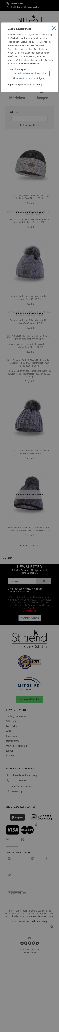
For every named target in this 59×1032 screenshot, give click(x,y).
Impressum (13, 84)
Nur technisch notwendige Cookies (30, 73)
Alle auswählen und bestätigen (28, 78)
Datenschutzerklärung (28, 63)
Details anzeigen (18, 69)
